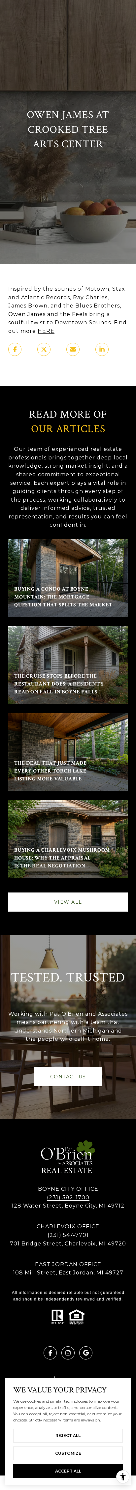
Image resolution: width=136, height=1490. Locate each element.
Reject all (68, 1435)
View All (68, 902)
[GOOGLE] (85, 1352)
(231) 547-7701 (68, 1235)
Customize (68, 1453)
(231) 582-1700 (68, 1197)
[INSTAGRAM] (68, 1352)
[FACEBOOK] (50, 1352)
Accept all (68, 1471)
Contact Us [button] (68, 1077)
